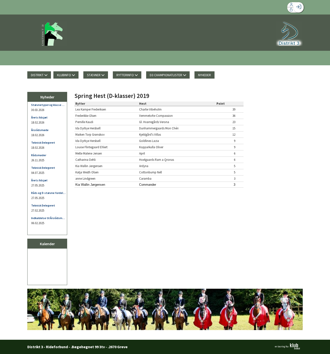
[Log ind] (298, 7)
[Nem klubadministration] (287, 348)
